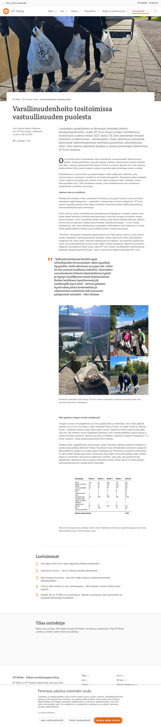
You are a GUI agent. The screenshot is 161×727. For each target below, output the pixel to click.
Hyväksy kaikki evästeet (108, 720)
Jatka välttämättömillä (51, 720)
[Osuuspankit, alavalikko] (147, 11)
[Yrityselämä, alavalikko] (98, 11)
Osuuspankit (138, 11)
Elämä (74, 11)
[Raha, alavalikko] (56, 11)
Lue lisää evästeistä (46, 713)
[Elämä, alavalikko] (80, 11)
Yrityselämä (89, 11)
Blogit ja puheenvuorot (114, 11)
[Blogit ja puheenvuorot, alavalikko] (128, 11)
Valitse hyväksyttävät (79, 720)
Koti (62, 11)
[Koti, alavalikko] (67, 11)
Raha (50, 11)
